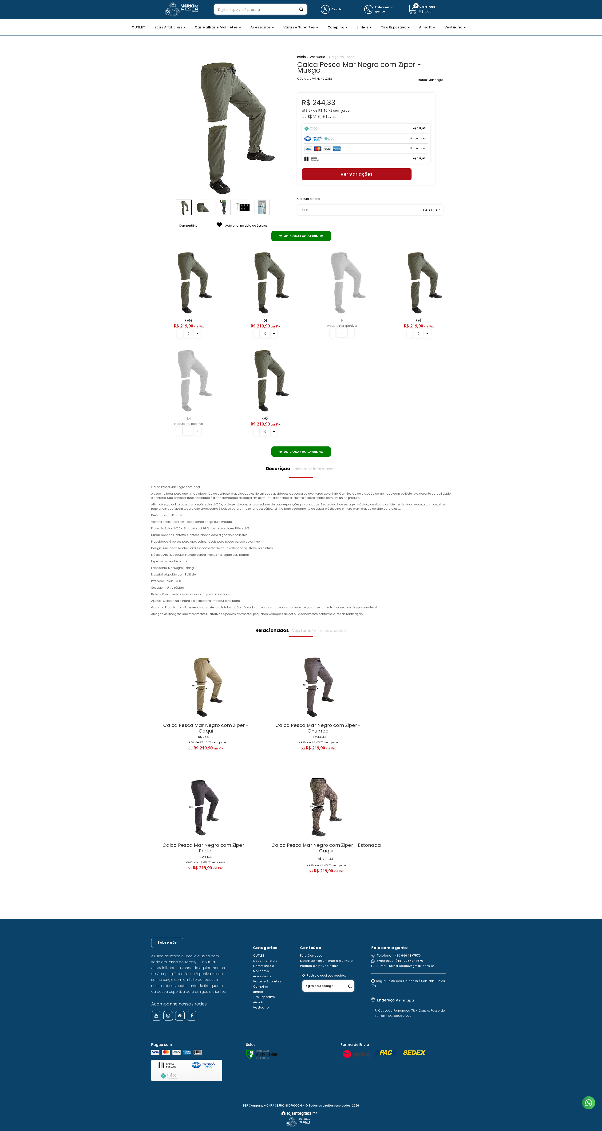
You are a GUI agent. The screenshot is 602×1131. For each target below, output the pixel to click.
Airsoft (258, 1002)
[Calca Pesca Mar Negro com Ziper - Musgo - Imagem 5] (262, 207)
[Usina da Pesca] (181, 9)
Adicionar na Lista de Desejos (246, 226)
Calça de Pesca (342, 57)
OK (431, 210)
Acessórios (262, 976)
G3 (265, 418)
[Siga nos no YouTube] (156, 1016)
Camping (260, 986)
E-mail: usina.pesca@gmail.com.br (405, 966)
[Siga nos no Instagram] (168, 1016)
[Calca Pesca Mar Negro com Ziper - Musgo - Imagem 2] (203, 207)
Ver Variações (357, 174)
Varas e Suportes (267, 981)
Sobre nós (167, 942)
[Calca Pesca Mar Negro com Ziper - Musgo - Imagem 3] (223, 207)
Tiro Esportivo (264, 997)
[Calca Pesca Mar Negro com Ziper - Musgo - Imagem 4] (242, 207)
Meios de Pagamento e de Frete (326, 960)
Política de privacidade (319, 966)
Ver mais (206, 762)
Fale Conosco (311, 955)
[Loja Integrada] (299, 1114)
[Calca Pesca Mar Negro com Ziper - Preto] (205, 832)
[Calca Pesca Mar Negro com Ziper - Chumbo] (318, 712)
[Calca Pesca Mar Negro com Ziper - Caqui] (206, 712)
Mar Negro (435, 80)
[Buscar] (301, 9)
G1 (418, 320)
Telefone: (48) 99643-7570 (398, 955)
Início (301, 57)
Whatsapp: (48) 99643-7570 (399, 960)
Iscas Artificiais (265, 960)
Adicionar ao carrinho (303, 236)
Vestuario (317, 57)
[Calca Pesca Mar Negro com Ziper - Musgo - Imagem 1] (184, 207)
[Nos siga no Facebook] (191, 1016)
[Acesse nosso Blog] (180, 1016)
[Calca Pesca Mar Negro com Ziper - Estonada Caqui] (326, 834)
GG (189, 320)
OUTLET (259, 955)
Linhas (258, 991)
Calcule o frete (308, 199)
